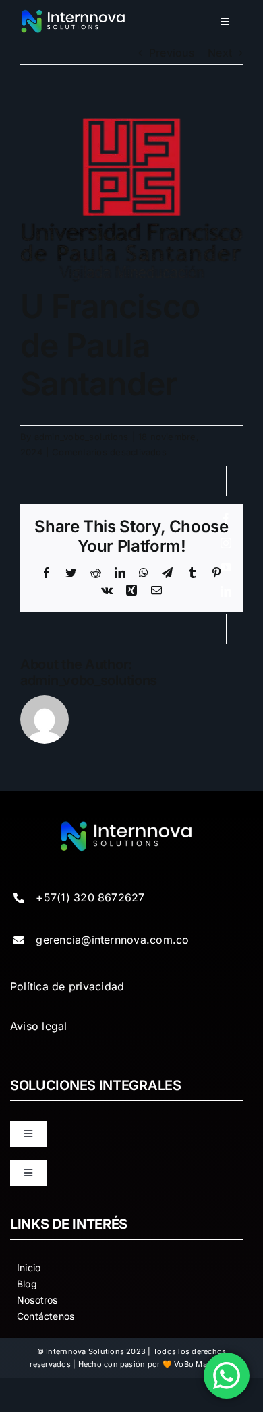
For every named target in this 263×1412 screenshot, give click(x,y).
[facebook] (226, 518)
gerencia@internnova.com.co (112, 939)
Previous (171, 52)
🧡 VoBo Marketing (198, 1364)
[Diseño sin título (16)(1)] (73, 14)
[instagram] (226, 543)
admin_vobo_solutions (81, 436)
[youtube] (226, 567)
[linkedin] (226, 591)
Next (220, 52)
